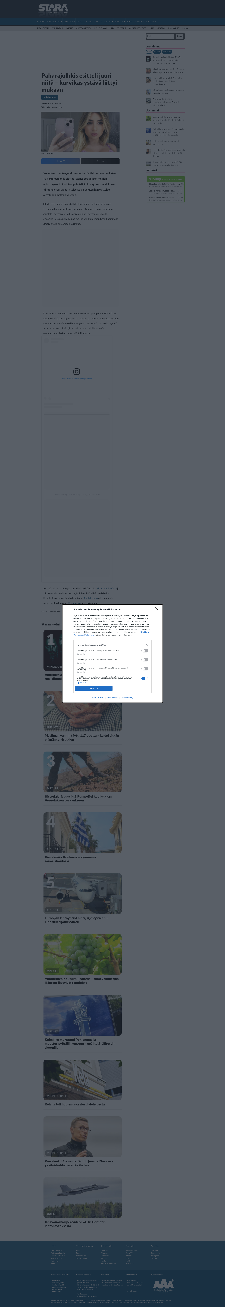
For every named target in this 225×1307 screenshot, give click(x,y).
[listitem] (112, 645)
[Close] (157, 609)
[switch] (144, 650)
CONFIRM (94, 688)
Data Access (112, 698)
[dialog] (112, 653)
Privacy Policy (127, 698)
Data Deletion (97, 698)
